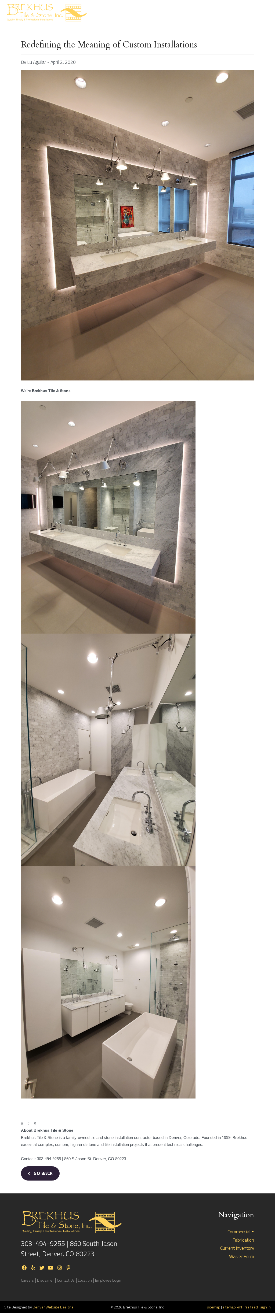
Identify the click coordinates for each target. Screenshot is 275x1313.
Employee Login (108, 1280)
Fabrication (243, 1240)
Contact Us (66, 1280)
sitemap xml (232, 1307)
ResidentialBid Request (150, 12)
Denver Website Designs (53, 1307)
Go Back (42, 1173)
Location (85, 1280)
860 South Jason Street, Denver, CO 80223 (69, 1248)
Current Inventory (228, 12)
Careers (27, 1280)
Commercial (238, 1231)
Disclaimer (45, 1280)
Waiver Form (241, 1256)
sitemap (213, 1307)
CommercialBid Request (190, 12)
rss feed (251, 1307)
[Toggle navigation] (261, 12)
